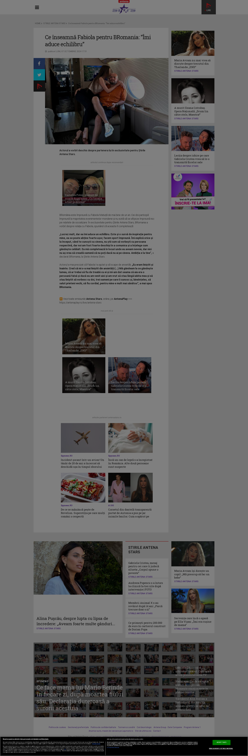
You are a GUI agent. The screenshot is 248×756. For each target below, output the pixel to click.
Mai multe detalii (96, 743)
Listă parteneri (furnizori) (113, 747)
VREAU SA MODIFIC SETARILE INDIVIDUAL (221, 748)
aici (65, 749)
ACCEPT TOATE (221, 742)
